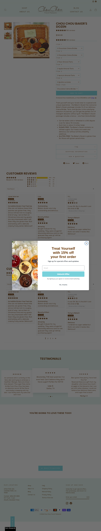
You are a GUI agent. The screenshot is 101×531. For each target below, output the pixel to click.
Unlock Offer (63, 274)
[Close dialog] (86, 243)
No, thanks (63, 284)
